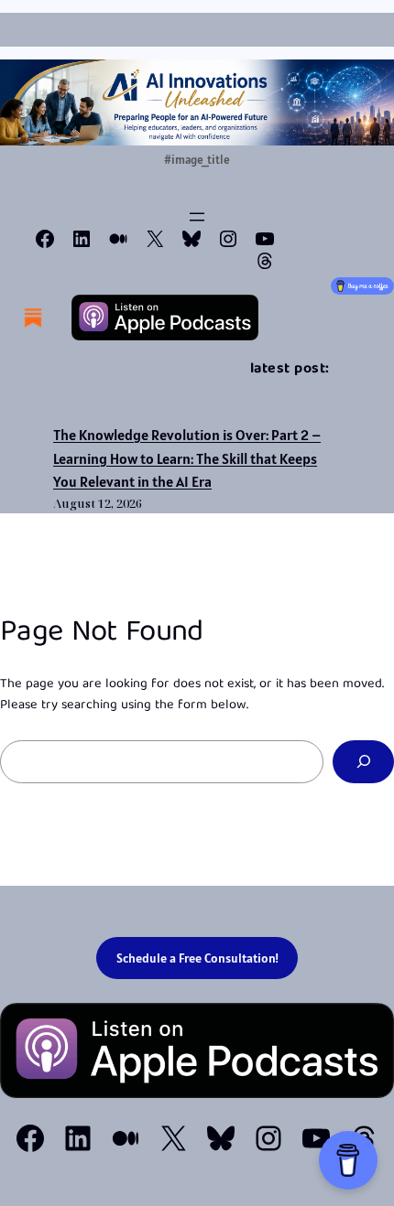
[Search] (363, 761)
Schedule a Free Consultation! (197, 958)
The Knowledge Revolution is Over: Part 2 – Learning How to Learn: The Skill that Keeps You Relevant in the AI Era (187, 457)
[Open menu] (197, 217)
